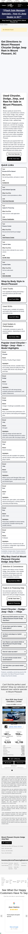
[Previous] (1, 915)
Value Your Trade (19, 762)
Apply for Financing (14, 603)
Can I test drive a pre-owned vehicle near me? (13, 666)
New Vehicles (4, 863)
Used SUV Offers (14, 317)
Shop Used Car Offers (14, 580)
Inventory (4, 860)
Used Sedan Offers (14, 337)
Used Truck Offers (14, 299)
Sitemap (14, 881)
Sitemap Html (18, 881)
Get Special (15, 759)
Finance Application (8, 219)
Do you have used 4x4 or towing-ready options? (12, 627)
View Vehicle (8, 762)
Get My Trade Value (14, 158)
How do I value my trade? (10, 651)
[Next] (26, 915)
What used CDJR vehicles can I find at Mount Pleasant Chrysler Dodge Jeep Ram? (13, 618)
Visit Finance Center (8, 237)
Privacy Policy (7, 881)
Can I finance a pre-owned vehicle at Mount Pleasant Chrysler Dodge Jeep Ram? (13, 643)
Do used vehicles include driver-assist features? (12, 658)
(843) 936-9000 (6, 276)
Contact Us (5, 182)
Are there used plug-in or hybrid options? (12, 635)
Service (11, 860)
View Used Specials (14, 154)
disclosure (14, 765)
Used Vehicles (4, 865)
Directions (23, 865)
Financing (17, 860)
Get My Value (6, 257)
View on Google (14, 927)
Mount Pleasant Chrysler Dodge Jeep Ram (3, 882)
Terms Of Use (11, 882)
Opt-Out (26, 881)
